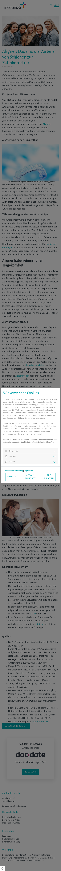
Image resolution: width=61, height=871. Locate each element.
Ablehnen (12, 477)
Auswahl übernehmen (30, 476)
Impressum (28, 471)
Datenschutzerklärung (14, 471)
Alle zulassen (49, 476)
